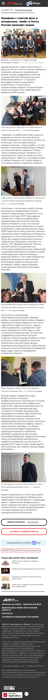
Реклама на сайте (11, 604)
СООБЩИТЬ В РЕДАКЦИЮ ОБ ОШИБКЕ (20, 617)
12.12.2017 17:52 (7, 10)
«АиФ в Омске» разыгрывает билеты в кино (28, 569)
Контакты (7, 613)
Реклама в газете (32, 604)
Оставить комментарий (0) (24, 531)
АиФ (41, 62)
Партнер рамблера (23, 688)
